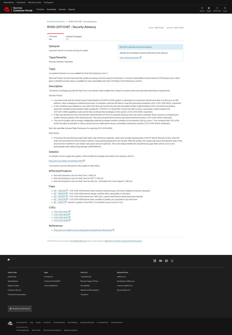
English (208, 11)
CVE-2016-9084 (61, 220)
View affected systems (129, 57)
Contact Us (48, 277)
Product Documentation (17, 294)
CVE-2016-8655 (61, 214)
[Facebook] (166, 261)
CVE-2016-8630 (61, 212)
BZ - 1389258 (60, 190)
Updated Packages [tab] (74, 36)
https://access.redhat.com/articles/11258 (66, 161)
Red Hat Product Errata (56, 22)
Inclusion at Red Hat (87, 322)
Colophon (84, 294)
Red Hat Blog (72, 322)
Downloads (21, 2)
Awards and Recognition (90, 290)
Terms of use (36, 330)
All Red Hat (217, 11)
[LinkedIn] (154, 261)
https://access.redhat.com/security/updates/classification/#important (83, 230)
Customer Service (14, 290)
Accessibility (85, 285)
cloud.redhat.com (123, 290)
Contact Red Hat (59, 322)
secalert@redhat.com (79, 241)
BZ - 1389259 (60, 193)
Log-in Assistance (51, 285)
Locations (46, 322)
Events (38, 322)
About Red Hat (21, 322)
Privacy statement (22, 330)
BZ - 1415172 (59, 202)
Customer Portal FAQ (52, 281)
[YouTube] (160, 261)
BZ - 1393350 (60, 196)
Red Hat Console (34, 2)
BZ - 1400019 (60, 199)
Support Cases (13, 285)
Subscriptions (9, 2)
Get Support (48, 2)
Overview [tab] (53, 36)
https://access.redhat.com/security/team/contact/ (123, 241)
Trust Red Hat (86, 277)
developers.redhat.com (125, 281)
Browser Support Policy (89, 281)
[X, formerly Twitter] (172, 261)
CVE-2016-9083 (61, 217)
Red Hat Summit (117, 322)
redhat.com (121, 277)
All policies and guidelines (52, 330)
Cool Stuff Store (102, 322)
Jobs (31, 322)
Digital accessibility (70, 330)
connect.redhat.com (124, 285)
